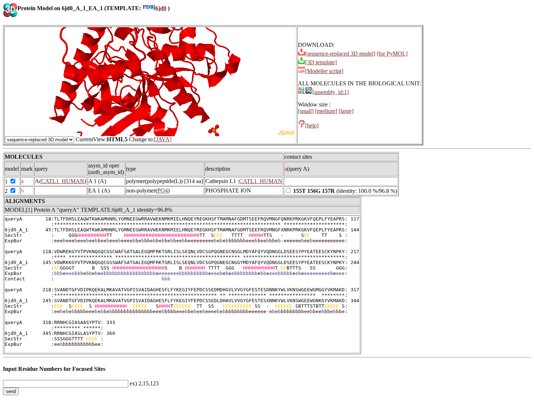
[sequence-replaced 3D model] (340, 53)
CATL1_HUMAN (62, 181)
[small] (305, 111)
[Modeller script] (324, 71)
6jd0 (160, 8)
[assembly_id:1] (330, 92)
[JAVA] (162, 139)
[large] (346, 111)
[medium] (326, 111)
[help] (312, 125)
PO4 (162, 190)
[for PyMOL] (392, 53)
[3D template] (321, 62)
